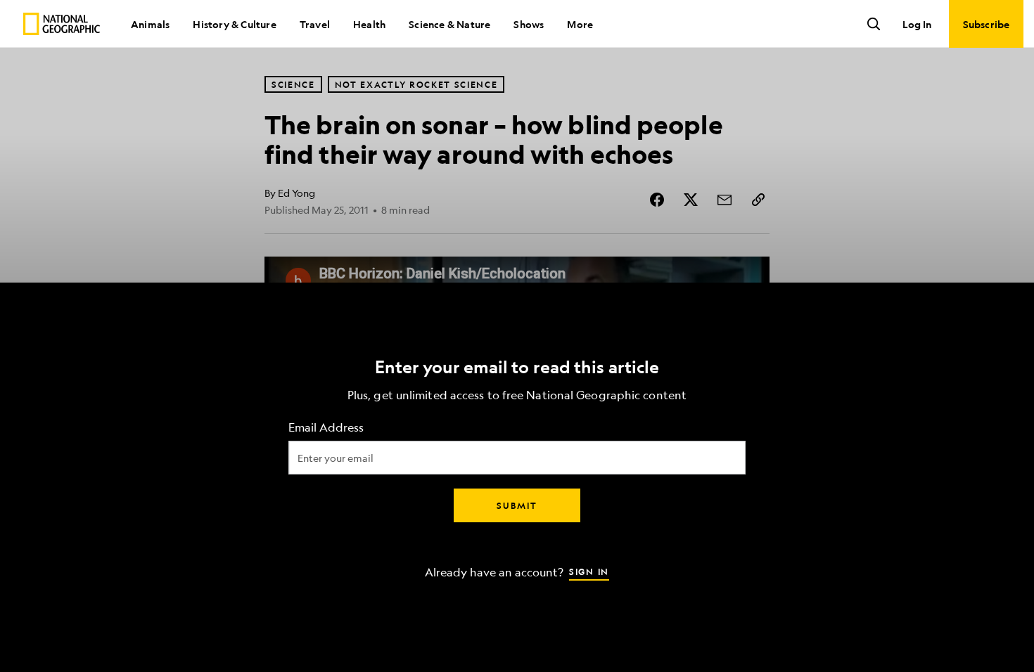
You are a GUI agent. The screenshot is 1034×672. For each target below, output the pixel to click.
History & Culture (234, 24)
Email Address (326, 427)
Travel (315, 24)
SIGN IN (589, 571)
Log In (916, 24)
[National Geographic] (61, 24)
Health (369, 24)
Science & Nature (449, 24)
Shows (528, 24)
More (580, 24)
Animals (150, 24)
